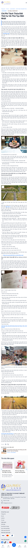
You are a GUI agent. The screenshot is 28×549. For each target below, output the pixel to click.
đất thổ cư (8, 206)
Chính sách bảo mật (5, 530)
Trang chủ (3, 8)
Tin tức (2, 520)
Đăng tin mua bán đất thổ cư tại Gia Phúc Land (13, 255)
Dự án (2, 516)
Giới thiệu (3, 524)
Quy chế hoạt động (5, 528)
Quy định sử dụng (5, 526)
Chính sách (3, 522)
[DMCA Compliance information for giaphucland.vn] (15, 507)
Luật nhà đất (12, 8)
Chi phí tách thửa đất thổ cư (7, 433)
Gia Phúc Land (6, 33)
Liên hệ (2, 518)
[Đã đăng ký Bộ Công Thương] (5, 507)
